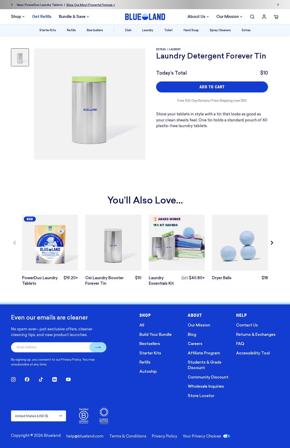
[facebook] (27, 379)
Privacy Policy (71, 359)
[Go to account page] (264, 16)
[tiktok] (41, 379)
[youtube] (68, 379)
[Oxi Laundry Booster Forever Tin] (113, 243)
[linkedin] (54, 379)
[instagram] (13, 379)
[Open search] (252, 16)
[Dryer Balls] (240, 243)
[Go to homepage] (145, 17)
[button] (274, 243)
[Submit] (97, 347)
